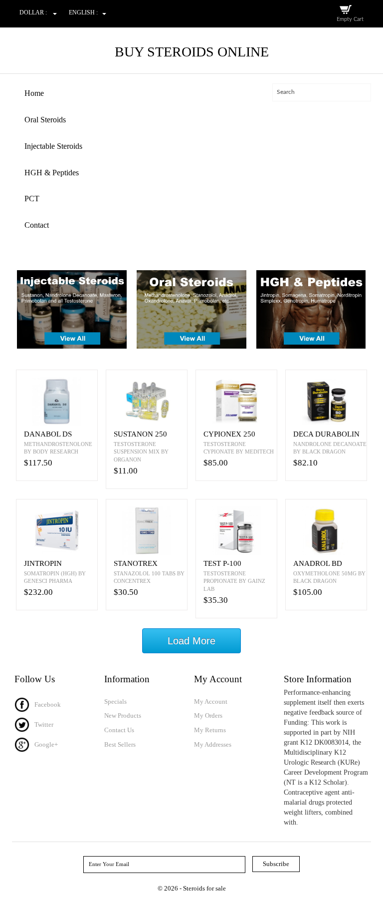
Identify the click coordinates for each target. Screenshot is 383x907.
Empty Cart (350, 19)
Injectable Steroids (53, 146)
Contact (36, 225)
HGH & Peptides (51, 172)
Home (34, 93)
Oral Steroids (45, 119)
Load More (191, 640)
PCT (31, 198)
